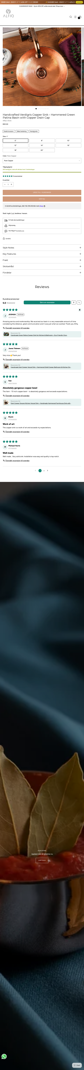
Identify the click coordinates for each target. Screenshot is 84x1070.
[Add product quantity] (11, 184)
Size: (5, 136)
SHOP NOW (79, 2)
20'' (42, 150)
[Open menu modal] (75, 17)
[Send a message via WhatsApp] (4, 1056)
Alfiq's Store (7, 121)
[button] (8, 176)
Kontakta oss (20, 231)
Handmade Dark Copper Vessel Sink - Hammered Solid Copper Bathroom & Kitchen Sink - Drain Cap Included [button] (41, 367)
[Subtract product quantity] (5, 184)
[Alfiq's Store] (8, 13)
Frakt (12, 213)
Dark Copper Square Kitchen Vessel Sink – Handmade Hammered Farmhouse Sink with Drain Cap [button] (40, 403)
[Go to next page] (48, 470)
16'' (68, 145)
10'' (68, 141)
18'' (15, 150)
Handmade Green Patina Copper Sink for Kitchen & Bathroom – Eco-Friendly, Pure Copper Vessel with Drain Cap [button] (39, 335)
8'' (42, 141)
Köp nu (42, 199)
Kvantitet (6, 180)
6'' (15, 141)
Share (8, 239)
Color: (9, 156)
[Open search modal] (70, 17)
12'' (15, 145)
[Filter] (73, 302)
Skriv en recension (47, 302)
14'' (42, 145)
